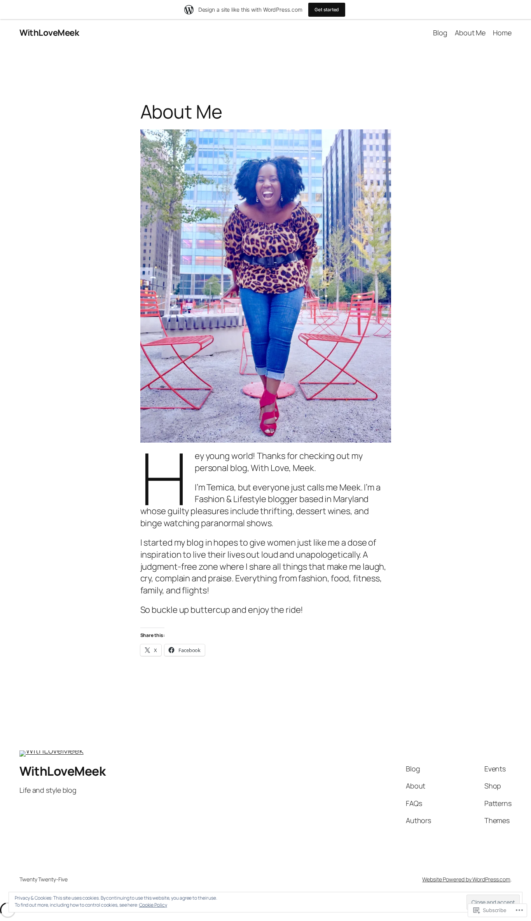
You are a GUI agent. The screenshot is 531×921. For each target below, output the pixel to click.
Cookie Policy (153, 905)
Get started (326, 9)
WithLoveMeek (49, 32)
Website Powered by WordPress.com (466, 879)
